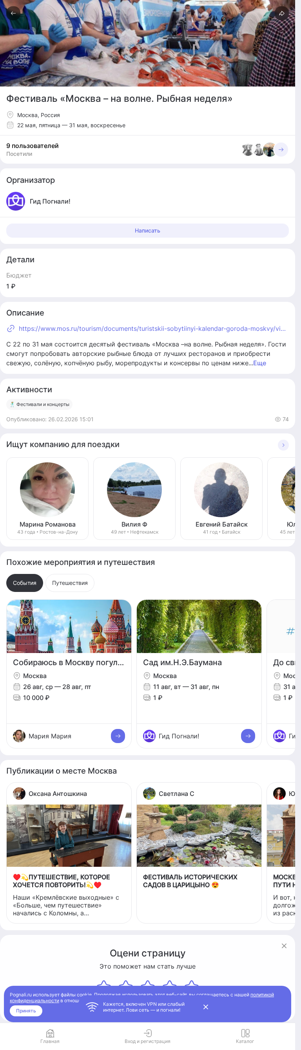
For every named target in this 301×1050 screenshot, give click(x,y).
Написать (147, 230)
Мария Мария (50, 736)
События (24, 582)
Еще (259, 363)
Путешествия (70, 582)
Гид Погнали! (179, 736)
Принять (26, 1011)
